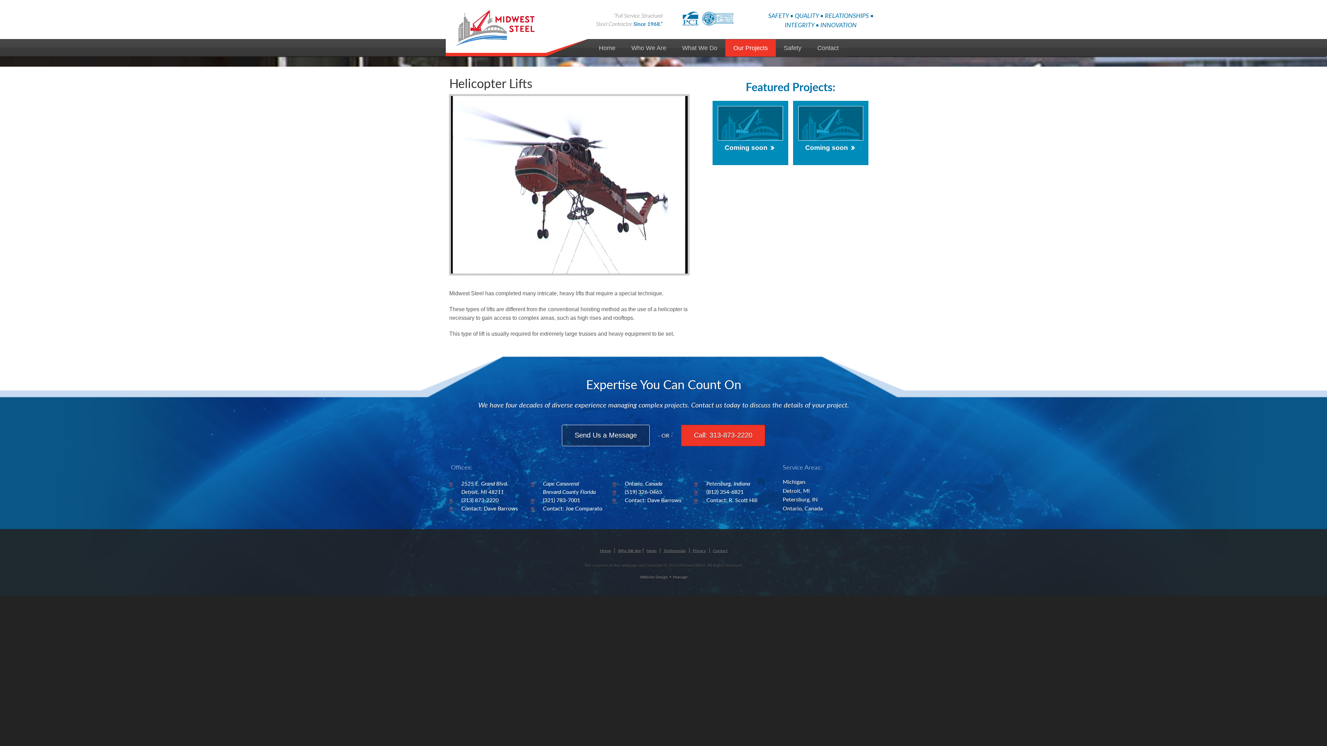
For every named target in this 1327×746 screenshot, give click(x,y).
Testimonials (675, 551)
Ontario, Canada (803, 508)
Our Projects (750, 48)
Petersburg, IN (800, 500)
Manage (680, 577)
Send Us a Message (606, 435)
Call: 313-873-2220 (723, 435)
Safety (792, 48)
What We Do (699, 48)
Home (607, 48)
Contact (828, 48)
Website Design (654, 577)
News (652, 551)
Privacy (699, 551)
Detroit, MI (796, 491)
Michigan (794, 482)
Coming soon (746, 147)
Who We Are (648, 48)
